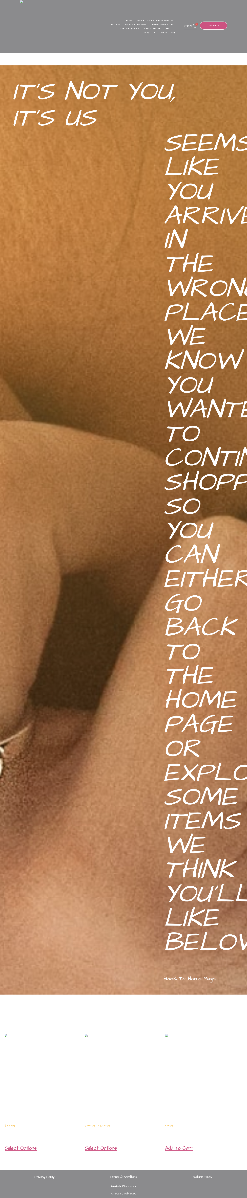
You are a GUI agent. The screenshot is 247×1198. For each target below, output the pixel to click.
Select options (21, 1148)
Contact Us (148, 32)
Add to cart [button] (179, 1148)
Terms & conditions (123, 1176)
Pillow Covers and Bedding (128, 24)
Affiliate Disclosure (123, 1186)
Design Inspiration (162, 24)
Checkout (150, 28)
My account (168, 32)
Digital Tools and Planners (155, 20)
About (169, 28)
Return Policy (202, 1176)
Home (129, 20)
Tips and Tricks (129, 28)
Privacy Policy (44, 1176)
